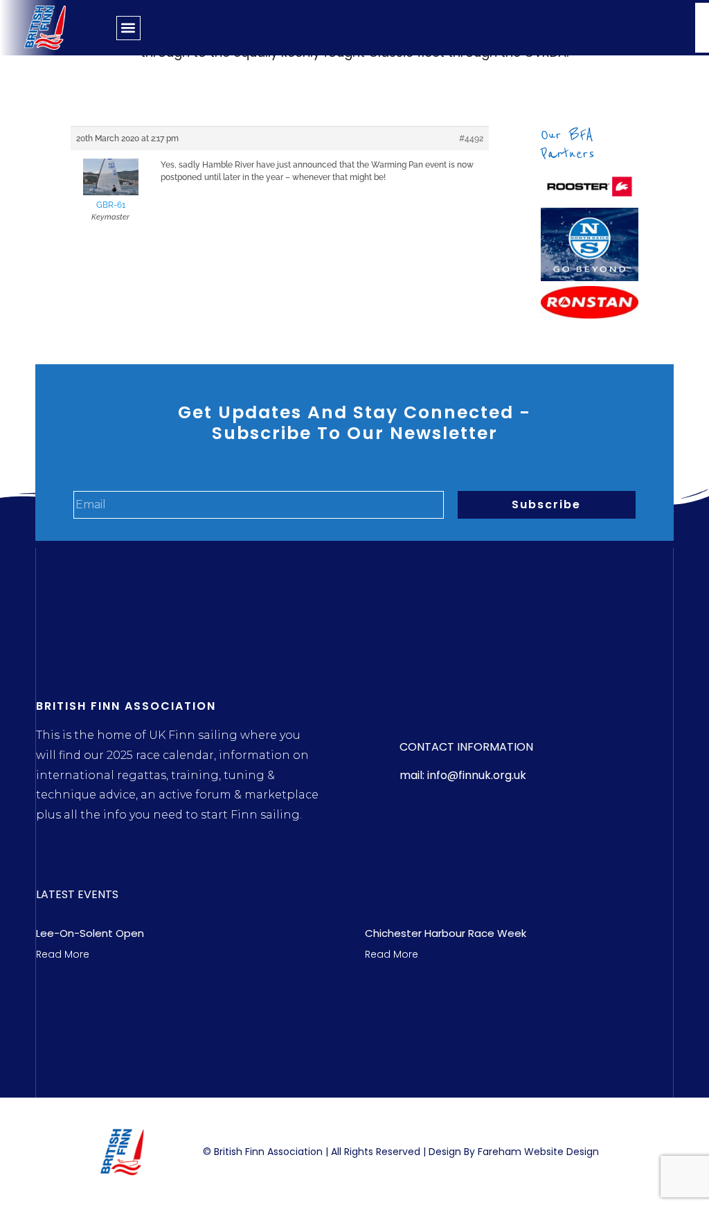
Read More (62, 954)
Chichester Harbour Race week (445, 933)
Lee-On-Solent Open (90, 933)
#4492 (471, 138)
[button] (128, 28)
